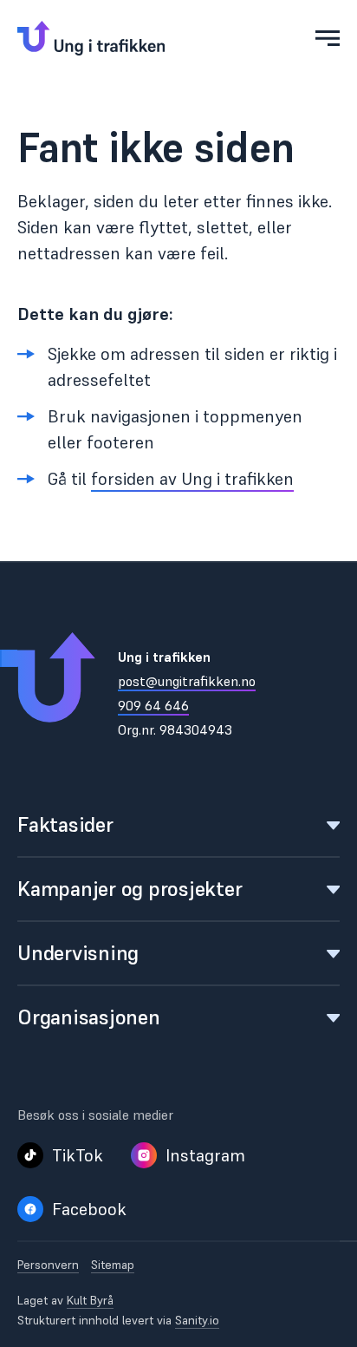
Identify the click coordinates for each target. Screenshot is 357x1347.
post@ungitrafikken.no (187, 681)
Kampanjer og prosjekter (129, 888)
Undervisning (78, 952)
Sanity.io (197, 1320)
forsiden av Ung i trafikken (192, 479)
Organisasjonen (88, 1017)
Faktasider (65, 824)
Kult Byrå (90, 1300)
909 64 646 (153, 705)
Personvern (48, 1265)
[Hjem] (91, 38)
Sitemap (112, 1265)
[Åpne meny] (327, 38)
